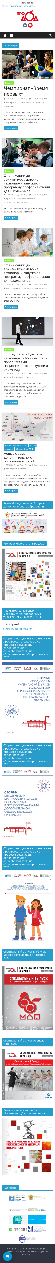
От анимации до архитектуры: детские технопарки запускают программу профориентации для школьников (27, 183)
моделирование (13, 288)
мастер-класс (12, 102)
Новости (9, 83)
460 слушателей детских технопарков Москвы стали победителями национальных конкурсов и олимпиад (26, 362)
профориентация (26, 102)
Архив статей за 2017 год (16, 445)
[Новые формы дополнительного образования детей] (27, 414)
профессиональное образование (21, 198)
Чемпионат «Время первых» (26, 91)
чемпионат (8, 106)
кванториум (11, 469)
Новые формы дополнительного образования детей (19, 457)
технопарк (40, 102)
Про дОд (24, 98)
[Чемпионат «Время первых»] (27, 52)
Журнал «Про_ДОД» (25, 449)
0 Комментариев (39, 98)
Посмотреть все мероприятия (17, 628)
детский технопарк (14, 377)
